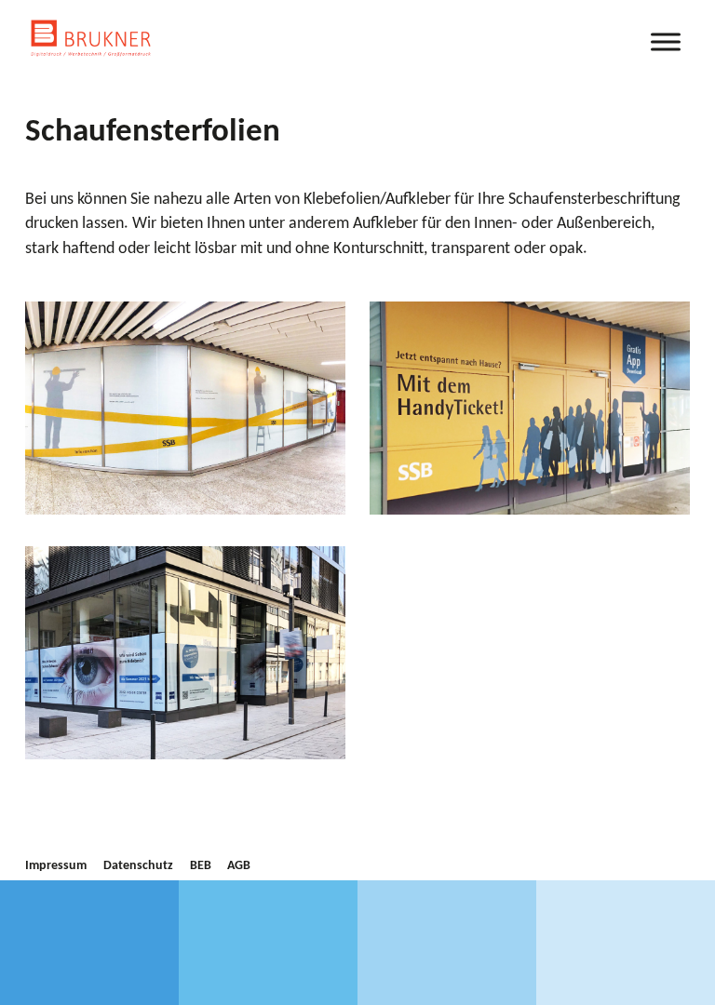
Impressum (56, 866)
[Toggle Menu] (666, 41)
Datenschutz (138, 866)
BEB (200, 866)
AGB (238, 866)
